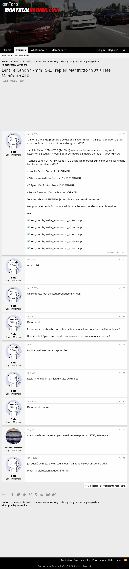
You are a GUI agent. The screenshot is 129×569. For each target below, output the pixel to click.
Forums (21, 50)
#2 (124, 259)
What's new (37, 50)
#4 (124, 316)
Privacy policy (99, 559)
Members (57, 50)
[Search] (124, 50)
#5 (124, 344)
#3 (124, 288)
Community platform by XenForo (64, 566)
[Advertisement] (64, 107)
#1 (124, 134)
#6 (124, 372)
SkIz (6, 80)
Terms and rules (82, 559)
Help (110, 559)
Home (7, 50)
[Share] (120, 134)
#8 (124, 429)
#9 (124, 457)
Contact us (66, 559)
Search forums (22, 55)
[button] (46, 50)
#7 (124, 401)
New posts (7, 55)
